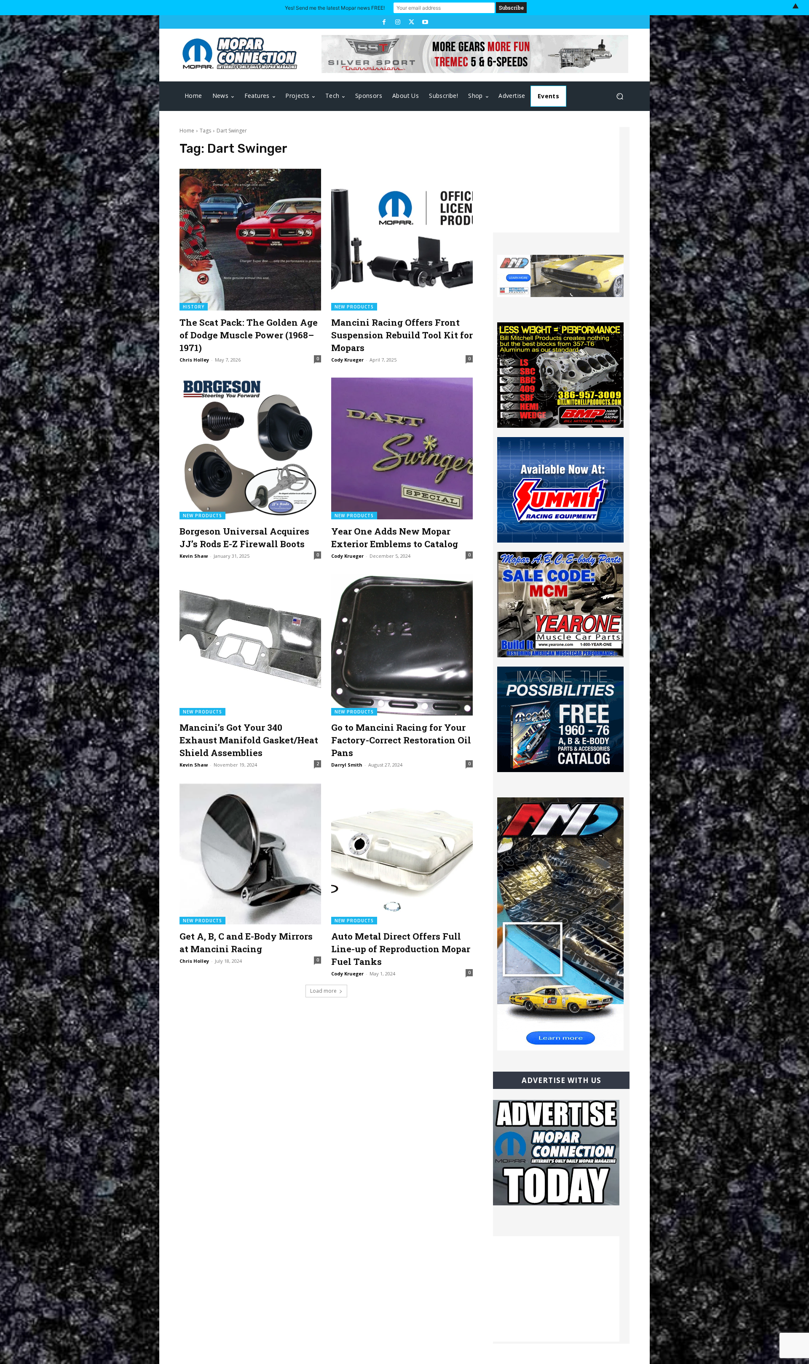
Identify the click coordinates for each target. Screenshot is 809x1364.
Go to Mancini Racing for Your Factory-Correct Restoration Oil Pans (401, 740)
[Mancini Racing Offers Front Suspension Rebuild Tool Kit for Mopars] (402, 240)
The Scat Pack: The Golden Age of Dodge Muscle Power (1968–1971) (248, 335)
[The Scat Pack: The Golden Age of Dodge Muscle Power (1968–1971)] (250, 240)
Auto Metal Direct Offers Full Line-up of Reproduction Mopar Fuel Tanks (400, 948)
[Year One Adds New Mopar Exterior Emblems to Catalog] (402, 448)
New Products (354, 307)
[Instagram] (397, 22)
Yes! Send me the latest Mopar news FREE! (335, 8)
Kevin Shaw (193, 556)
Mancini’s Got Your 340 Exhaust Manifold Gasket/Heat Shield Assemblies (248, 740)
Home (186, 130)
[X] (411, 22)
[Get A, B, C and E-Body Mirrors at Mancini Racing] (250, 853)
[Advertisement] (556, 179)
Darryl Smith (346, 765)
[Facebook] (383, 22)
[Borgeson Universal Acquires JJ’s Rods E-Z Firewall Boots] (250, 448)
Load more (323, 990)
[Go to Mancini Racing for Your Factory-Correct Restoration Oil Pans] (402, 645)
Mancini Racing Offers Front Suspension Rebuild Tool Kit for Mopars (402, 335)
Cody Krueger (347, 360)
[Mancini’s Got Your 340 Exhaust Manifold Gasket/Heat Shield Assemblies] (250, 645)
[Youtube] (424, 22)
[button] (620, 96)
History (193, 307)
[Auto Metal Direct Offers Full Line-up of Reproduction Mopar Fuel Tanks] (402, 853)
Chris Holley (194, 360)
